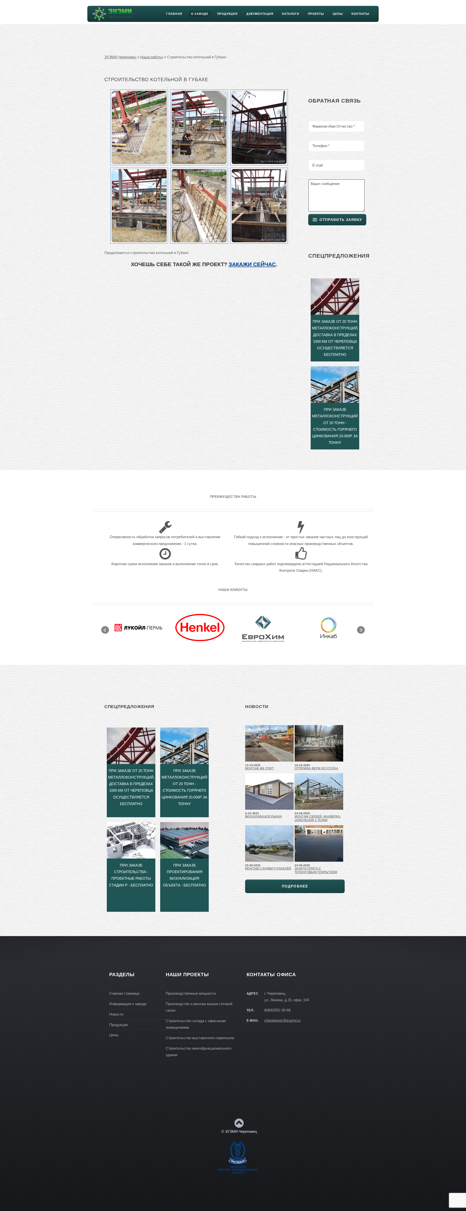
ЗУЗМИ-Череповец (120, 57)
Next (361, 630)
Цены (338, 14)
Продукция (227, 14)
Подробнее (295, 886)
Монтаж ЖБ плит (259, 768)
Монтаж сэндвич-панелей (268, 868)
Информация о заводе (128, 1004)
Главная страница (124, 993)
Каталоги (290, 14)
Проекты (316, 14)
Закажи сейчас (252, 264)
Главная (174, 14)
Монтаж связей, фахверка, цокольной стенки (318, 818)
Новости (116, 1014)
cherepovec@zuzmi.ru (282, 1020)
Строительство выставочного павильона (200, 1038)
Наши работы (151, 57)
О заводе (199, 14)
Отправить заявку (340, 220)
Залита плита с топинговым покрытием (316, 870)
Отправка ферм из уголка (316, 768)
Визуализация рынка (263, 816)
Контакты (360, 14)
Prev (105, 630)
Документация (260, 14)
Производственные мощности (191, 993)
